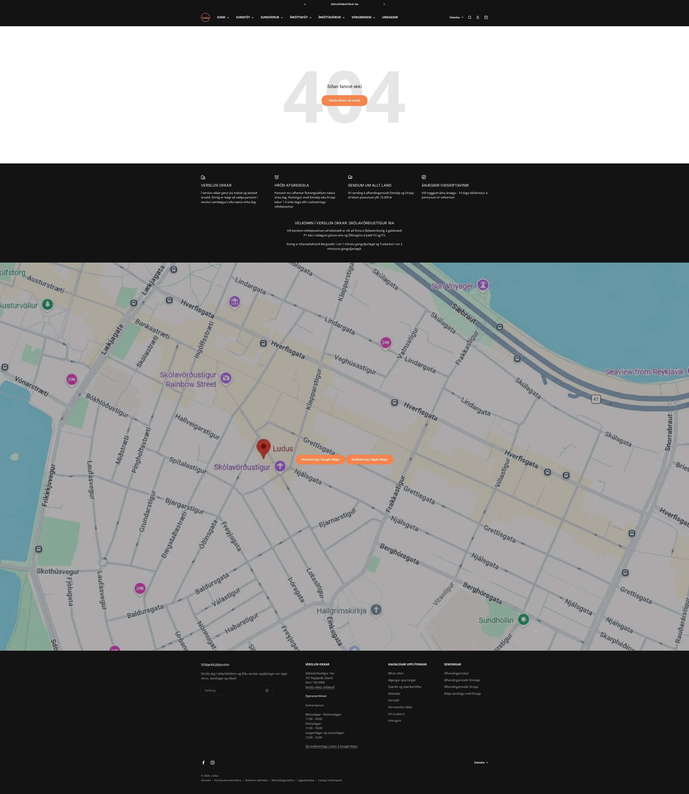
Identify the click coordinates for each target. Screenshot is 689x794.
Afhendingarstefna (282, 780)
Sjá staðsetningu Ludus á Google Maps (331, 746)
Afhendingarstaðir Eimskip (462, 680)
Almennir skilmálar (256, 780)
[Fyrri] (304, 4)
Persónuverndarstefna (227, 780)
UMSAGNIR (390, 17)
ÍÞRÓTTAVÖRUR (329, 17)
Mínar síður (396, 673)
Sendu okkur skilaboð (319, 687)
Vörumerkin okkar (400, 707)
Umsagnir (394, 721)
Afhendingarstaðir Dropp (461, 687)
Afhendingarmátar (456, 673)
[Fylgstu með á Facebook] (203, 762)
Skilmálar (394, 694)
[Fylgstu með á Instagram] (212, 762)
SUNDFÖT (243, 17)
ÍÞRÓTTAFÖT (299, 17)
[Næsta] (384, 4)
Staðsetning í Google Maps (320, 459)
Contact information (330, 780)
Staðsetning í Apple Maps (369, 459)
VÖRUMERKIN (361, 17)
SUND (221, 17)
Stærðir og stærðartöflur (405, 687)
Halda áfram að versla (344, 100)
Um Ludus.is (396, 714)
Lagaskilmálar (306, 780)
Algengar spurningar (402, 680)
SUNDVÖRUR (270, 17)
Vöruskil (393, 700)
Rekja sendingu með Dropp (462, 694)
